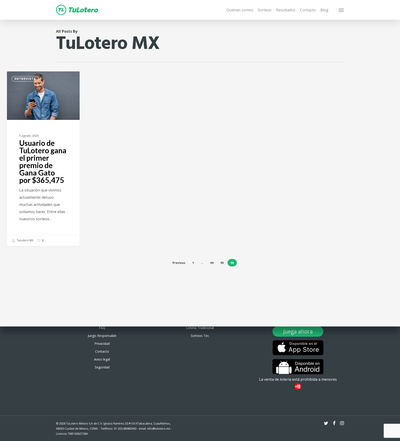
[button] (341, 10)
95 (222, 263)
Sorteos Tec (200, 335)
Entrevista (25, 78)
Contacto (102, 351)
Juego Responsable (102, 335)
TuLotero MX (24, 240)
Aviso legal (102, 359)
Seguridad (102, 367)
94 (211, 263)
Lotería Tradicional (200, 328)
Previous (178, 263)
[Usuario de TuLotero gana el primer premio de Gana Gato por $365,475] (43, 158)
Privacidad (102, 343)
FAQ (102, 328)
